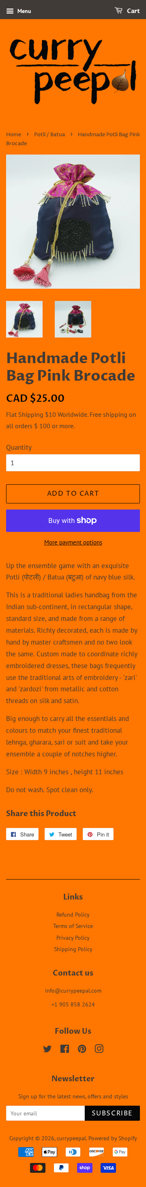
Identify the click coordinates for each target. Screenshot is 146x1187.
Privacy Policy (73, 937)
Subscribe (112, 1113)
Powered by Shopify (112, 1138)
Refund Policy (73, 914)
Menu (23, 11)
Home (13, 134)
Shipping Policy (73, 949)
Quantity (19, 447)
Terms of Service (73, 926)
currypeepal (71, 1138)
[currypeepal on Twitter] (47, 1050)
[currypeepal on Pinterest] (81, 1050)
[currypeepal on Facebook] (64, 1050)
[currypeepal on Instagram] (98, 1050)
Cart (133, 11)
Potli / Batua (49, 134)
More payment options (73, 542)
